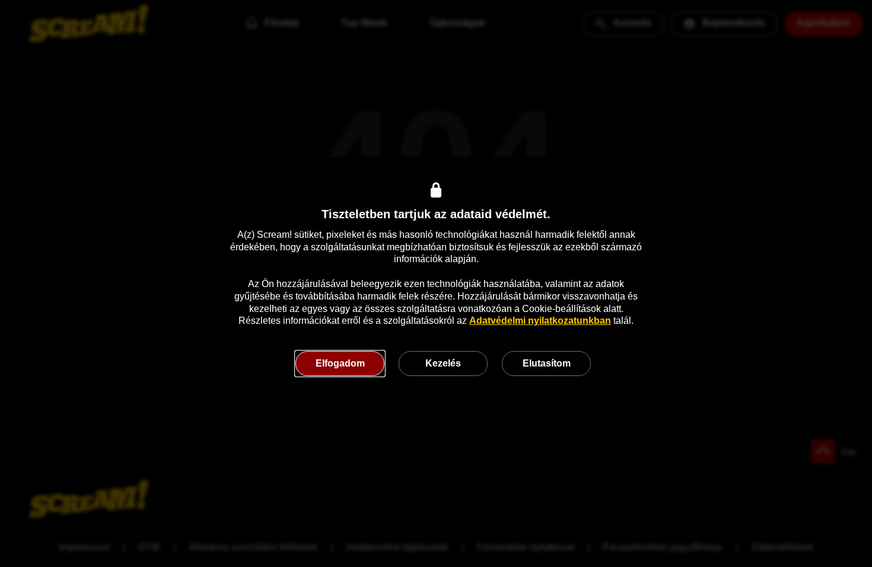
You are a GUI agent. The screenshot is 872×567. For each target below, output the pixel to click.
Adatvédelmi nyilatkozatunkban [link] (540, 321)
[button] (339, 363)
